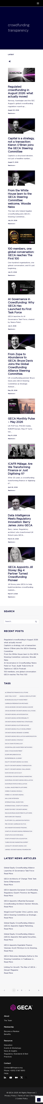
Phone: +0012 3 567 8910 (14, 1071)
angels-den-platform (28, 696)
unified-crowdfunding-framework (18, 849)
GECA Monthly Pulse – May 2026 (21, 420)
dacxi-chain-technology (14, 743)
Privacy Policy (10, 1096)
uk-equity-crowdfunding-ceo (16, 846)
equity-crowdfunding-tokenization (18, 765)
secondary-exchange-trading (16, 827)
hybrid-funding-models (13, 791)
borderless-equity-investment (16, 700)
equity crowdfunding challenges (17, 769)
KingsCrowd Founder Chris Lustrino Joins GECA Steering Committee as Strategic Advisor (21, 913)
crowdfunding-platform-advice (17, 725)
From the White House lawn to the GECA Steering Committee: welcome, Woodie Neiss (20, 198)
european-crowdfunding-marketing (18, 776)
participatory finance (13, 816)
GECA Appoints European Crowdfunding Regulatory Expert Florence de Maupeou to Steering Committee (21, 891)
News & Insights (10, 1051)
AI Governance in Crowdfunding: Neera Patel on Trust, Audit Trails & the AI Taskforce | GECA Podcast (20, 666)
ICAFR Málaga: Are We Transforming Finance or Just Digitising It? (20, 468)
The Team (8, 1021)
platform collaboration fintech (17, 820)
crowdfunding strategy (14, 740)
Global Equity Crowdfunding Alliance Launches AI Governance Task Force (19, 869)
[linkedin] (5, 1077)
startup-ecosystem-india (14, 835)
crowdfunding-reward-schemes (17, 732)
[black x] (26, 1078)
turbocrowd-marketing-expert (16, 842)
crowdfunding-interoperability (17, 718)
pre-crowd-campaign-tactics (15, 824)
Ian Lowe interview (12, 798)
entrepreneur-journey (13, 758)
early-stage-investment (13, 751)
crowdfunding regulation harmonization (20, 736)
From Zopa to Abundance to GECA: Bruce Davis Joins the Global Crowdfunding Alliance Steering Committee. (20, 364)
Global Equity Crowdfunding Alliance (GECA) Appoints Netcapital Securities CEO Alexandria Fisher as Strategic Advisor (20, 935)
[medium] (16, 1077)
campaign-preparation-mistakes (16, 703)
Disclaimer (34, 1096)
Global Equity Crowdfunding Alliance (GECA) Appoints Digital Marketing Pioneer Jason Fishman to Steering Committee (19, 924)
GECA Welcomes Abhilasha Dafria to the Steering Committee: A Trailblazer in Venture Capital (21, 958)
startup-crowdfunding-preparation (18, 831)
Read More (8, 874)
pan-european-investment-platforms (18, 813)
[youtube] (11, 1077)
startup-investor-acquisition (16, 838)
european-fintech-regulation (16, 784)
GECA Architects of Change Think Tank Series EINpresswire (20, 880)
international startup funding (16, 806)
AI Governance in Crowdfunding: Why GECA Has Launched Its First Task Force (21, 305)
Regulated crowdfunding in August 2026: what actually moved (20, 91)
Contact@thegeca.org (13, 1068)
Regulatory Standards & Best (16, 1054)
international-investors (14, 802)
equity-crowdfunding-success (16, 762)
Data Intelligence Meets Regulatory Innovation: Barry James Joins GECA (20, 520)
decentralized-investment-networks (18, 747)
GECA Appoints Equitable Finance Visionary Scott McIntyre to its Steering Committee (20, 947)
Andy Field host (11, 696)
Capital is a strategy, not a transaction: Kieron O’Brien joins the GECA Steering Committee (21, 145)
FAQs (6, 1073)
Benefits (7, 1034)
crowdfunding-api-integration (16, 714)
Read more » (11, 113)
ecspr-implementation (13, 754)
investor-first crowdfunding (16, 809)
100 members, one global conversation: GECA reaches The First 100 (21, 253)
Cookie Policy (22, 1099)
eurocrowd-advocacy (13, 773)
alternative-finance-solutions (16, 692)
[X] (22, 1078)
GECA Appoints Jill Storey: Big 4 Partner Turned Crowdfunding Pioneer (20, 573)
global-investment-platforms (16, 787)
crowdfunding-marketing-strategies (19, 721)
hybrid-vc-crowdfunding (14, 795)
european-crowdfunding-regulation (19, 780)
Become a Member (11, 1031)
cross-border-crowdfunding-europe (19, 707)
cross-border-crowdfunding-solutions (20, 711)
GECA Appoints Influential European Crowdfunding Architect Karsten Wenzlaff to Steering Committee (21, 902)
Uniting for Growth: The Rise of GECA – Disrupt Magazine (20, 968)
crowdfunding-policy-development (18, 729)
